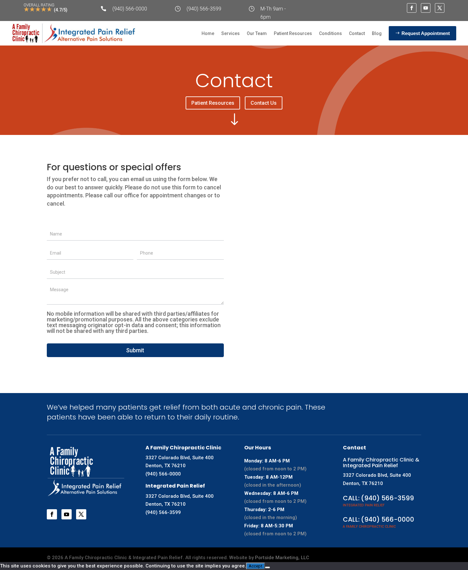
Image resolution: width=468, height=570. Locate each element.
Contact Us (264, 103)
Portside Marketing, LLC (282, 557)
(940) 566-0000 (129, 9)
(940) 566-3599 (204, 9)
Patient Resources (293, 33)
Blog (377, 33)
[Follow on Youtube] (425, 8)
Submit (135, 350)
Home (208, 33)
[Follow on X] (439, 8)
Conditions (330, 33)
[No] (267, 567)
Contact (357, 33)
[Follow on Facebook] (411, 8)
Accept (255, 566)
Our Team (257, 33)
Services (230, 33)
